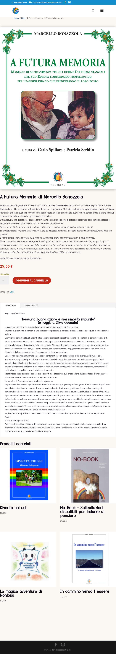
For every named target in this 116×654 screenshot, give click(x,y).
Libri (23, 18)
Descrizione (10, 305)
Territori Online (63, 649)
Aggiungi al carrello (32, 280)
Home (16, 18)
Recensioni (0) (31, 305)
